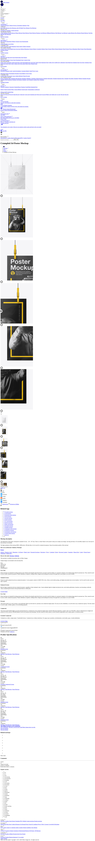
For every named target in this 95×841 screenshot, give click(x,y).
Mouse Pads (76, 552)
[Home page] (4, 146)
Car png (58, 94)
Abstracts (7, 87)
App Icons (18, 49)
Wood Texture (66, 49)
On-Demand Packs (24, 824)
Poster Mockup (32, 33)
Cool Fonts (8, 62)
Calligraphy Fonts (64, 62)
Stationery (24, 25)
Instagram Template (12, 79)
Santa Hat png (16, 94)
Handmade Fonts (19, 60)
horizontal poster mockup (10, 515)
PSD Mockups (8, 34)
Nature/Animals (7, 89)
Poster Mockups (15, 654)
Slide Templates (11, 78)
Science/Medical (17, 89)
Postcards (33, 552)
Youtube (7, 837)
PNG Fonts (3, 60)
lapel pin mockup (8, 522)
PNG (21, 821)
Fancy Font (19, 62)
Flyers (33, 71)
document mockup (9, 525)
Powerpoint (9, 76)
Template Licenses (5, 82)
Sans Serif (5, 57)
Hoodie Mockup (11, 33)
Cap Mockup (64, 33)
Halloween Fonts (4, 63)
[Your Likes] (1, 130)
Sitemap (35, 827)
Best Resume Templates (21, 78)
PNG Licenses (4, 97)
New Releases (26, 28)
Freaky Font (3, 62)
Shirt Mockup (58, 33)
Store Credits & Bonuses (14, 824)
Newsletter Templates (73, 78)
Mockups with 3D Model (17, 28)
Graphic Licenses (4, 52)
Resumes (17, 73)
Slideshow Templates (31, 78)
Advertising (19, 25)
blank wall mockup (9, 524)
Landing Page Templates (38, 79)
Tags (32, 827)
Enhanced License (5, 719)
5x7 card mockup (9, 521)
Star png (7, 94)
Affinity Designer (26, 46)
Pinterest (11, 837)
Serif (2, 57)
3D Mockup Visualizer (6, 30)
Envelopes (37, 552)
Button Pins (9, 553)
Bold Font (70, 62)
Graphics (7, 821)
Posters (7, 73)
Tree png (62, 94)
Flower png (39, 94)
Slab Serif (10, 57)
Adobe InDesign (19, 76)
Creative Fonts (27, 60)
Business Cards (8, 71)
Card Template (29, 79)
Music (12, 89)
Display (25, 57)
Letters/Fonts (10, 92)
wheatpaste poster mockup (10, 528)
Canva (13, 76)
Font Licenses (4, 66)
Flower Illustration (73, 49)
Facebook (3, 837)
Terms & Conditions (33, 824)
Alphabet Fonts (76, 62)
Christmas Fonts (88, 62)
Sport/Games (24, 89)
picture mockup (8, 519)
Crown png (27, 94)
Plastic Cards (27, 552)
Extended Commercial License (7, 684)
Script (13, 57)
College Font (17, 63)
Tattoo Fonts (38, 62)
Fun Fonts (82, 62)
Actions (2, 44)
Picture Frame (87, 552)
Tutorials (13, 827)
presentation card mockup (10, 531)
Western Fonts (34, 63)
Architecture (37, 89)
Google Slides (4, 76)
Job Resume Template (21, 79)
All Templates (4, 69)
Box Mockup (78, 33)
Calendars (52, 552)
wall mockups (8, 513)
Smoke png (53, 94)
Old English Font (26, 62)
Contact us (12, 631)
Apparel (2, 25)
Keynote (28, 76)
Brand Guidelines (27, 827)
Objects (2, 92)
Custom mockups (14, 30)
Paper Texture (48, 49)
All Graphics (3, 40)
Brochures (3, 71)
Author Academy (19, 827)
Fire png (11, 94)
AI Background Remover (24, 830)
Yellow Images (4, 838)
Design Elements (58, 49)
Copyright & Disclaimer (54, 824)
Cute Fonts (32, 62)
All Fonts (3, 56)
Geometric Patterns (41, 49)
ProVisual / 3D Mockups (35, 830)
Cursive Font (14, 62)
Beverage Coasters (63, 552)
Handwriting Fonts (19, 57)
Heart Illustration (87, 49)
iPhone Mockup (18, 33)
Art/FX (5, 92)
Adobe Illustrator (12, 46)
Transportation (31, 89)
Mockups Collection (14, 555)
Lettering (8, 60)
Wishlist (24, 821)
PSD (2, 41)
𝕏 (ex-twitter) (21, 837)
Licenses (47, 824)
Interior (2, 89)
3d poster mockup (9, 512)
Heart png (3, 94)
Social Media (22, 73)
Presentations (12, 73)
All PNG (3, 85)
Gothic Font (51, 62)
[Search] (15, 140)
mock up (7, 535)
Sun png (66, 94)
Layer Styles (11, 44)
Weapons (3, 87)
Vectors (4, 41)
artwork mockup (8, 518)
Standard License (4, 702)
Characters (11, 87)
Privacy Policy (41, 824)
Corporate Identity (25, 71)
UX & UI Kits (28, 73)
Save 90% (3, 20)
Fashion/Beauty (17, 87)
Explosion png (33, 94)
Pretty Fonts (11, 63)
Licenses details (4, 591)
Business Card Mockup (41, 33)
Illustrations (9, 41)
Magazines (3, 73)
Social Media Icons (11, 49)
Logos (36, 71)
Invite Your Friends (21, 834)
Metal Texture (81, 49)
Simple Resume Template (41, 78)
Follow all (3, 488)
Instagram (15, 837)
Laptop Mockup (71, 33)
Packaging (6, 25)
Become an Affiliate (14, 504)
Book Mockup (26, 33)
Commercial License (5, 666)
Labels (81, 552)
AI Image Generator (13, 830)
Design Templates (16, 821)
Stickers (2, 552)
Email (30, 71)
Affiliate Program (13, 834)
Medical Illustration (25, 49)
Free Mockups (33, 28)
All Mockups (3, 24)
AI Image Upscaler (5, 830)
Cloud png (22, 94)
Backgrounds (25, 41)
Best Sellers (3, 28)
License (2, 18)
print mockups (8, 516)
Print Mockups (8, 654)
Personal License (4, 649)
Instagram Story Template (62, 78)
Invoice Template (4, 78)
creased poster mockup (10, 533)
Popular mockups (38, 821)
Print (28, 25)
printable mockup (9, 527)
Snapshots (70, 552)
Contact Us (8, 827)
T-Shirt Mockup (4, 33)
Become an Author (5, 834)
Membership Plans (5, 824)
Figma (17, 46)
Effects (53, 49)
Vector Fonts (13, 60)
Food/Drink (28, 87)
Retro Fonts (28, 63)
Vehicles (11, 25)
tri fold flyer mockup (9, 530)
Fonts (10, 821)
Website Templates (82, 78)
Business (23, 87)
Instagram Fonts (44, 62)
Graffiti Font (57, 62)
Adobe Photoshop (4, 46)
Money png (48, 94)
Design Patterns (32, 49)
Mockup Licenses (4, 36)
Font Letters (22, 63)
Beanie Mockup (84, 33)
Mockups (3, 654)
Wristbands (3, 553)
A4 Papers (20, 552)
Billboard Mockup (51, 33)
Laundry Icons (4, 49)
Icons (21, 41)
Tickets (56, 552)
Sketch (20, 46)
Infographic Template (52, 78)
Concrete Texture (4, 50)
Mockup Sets (9, 28)
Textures (17, 41)
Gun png (44, 94)
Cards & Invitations (16, 71)
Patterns (13, 41)
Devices (15, 25)
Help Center (3, 827)
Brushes (6, 44)
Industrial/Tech (34, 87)
